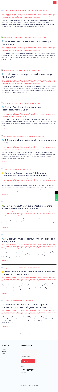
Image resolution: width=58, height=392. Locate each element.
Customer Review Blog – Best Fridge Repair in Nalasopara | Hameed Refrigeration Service (25, 306)
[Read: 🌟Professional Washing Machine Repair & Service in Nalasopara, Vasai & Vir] (21, 267)
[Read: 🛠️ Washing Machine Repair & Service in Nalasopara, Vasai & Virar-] (21, 70)
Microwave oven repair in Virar (47, 16)
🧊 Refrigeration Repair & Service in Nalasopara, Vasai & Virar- (29, 141)
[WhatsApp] (56, 195)
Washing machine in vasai (8, 17)
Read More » (5, 30)
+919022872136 (27, 370)
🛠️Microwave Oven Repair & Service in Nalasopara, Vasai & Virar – (27, 42)
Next (53, 334)
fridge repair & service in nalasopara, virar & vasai (42, 14)
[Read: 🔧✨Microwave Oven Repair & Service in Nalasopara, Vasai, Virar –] (26, 234)
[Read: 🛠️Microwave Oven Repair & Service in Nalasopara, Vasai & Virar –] (26, 37)
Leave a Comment (6, 14)
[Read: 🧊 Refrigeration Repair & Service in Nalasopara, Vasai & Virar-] (23, 136)
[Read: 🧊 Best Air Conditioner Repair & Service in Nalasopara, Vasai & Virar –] (22, 103)
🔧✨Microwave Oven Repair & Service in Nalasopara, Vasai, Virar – (29, 240)
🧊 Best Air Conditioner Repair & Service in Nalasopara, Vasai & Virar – (23, 108)
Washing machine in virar (21, 17)
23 (29, 334)
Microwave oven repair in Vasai (31, 16)
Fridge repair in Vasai (7, 16)
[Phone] (56, 199)
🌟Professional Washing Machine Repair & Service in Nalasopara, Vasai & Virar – (28, 273)
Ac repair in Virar (25, 14)
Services (4, 349)
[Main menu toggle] (54, 2)
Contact (4, 351)
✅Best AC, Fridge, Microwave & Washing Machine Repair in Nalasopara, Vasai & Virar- (27, 207)
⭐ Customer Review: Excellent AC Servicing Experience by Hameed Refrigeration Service (24, 174)
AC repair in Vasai (16, 14)
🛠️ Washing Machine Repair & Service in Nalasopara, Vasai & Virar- (29, 75)
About (3, 353)
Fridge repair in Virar (18, 16)
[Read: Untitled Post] (25, 10)
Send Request (28, 361)
